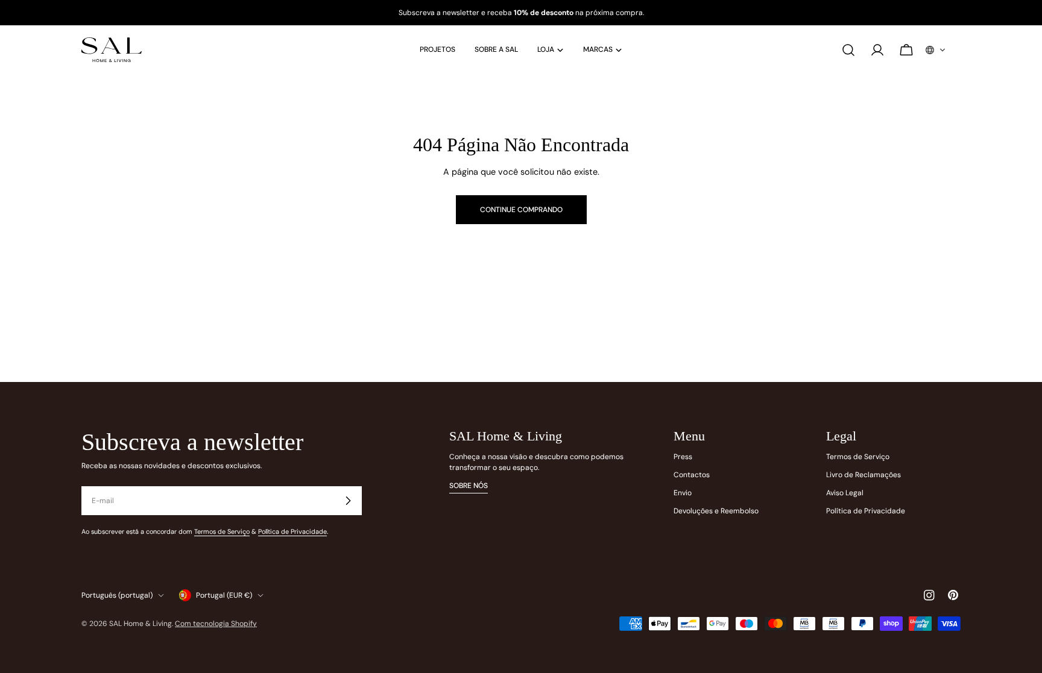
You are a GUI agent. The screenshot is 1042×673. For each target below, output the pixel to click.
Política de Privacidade (292, 531)
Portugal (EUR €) (224, 595)
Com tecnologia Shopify (216, 623)
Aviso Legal (845, 493)
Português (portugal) (117, 595)
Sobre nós (468, 485)
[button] (936, 50)
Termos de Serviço (222, 531)
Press (683, 457)
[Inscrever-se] (348, 500)
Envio (683, 493)
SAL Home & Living (140, 623)
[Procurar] (848, 50)
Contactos (692, 475)
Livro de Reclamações (863, 475)
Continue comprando (521, 209)
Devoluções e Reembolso (716, 511)
